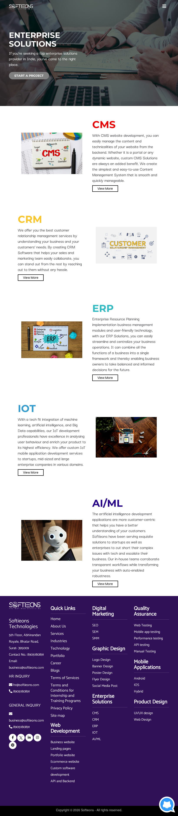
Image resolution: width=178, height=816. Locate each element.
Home (56, 619)
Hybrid (138, 691)
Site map (58, 715)
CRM (95, 720)
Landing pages (61, 749)
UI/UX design (143, 713)
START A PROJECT (29, 76)
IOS (136, 685)
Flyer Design (101, 679)
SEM (95, 632)
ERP (95, 726)
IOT (95, 733)
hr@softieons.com (26, 685)
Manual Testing (145, 651)
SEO (95, 625)
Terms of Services (65, 678)
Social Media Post (104, 686)
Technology (60, 648)
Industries (59, 641)
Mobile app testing (147, 632)
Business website (63, 742)
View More (105, 188)
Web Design (142, 720)
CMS (95, 713)
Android (139, 678)
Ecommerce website (65, 762)
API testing (141, 645)
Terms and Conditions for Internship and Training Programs (66, 693)
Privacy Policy (62, 708)
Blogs (55, 670)
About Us (58, 626)
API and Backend (63, 781)
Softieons (87, 810)
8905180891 (35, 655)
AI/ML (96, 739)
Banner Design (102, 666)
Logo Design (101, 660)
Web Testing (143, 625)
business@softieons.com (26, 668)
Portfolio (58, 656)
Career (56, 663)
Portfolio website (63, 755)
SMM (95, 638)
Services (57, 633)
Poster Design (102, 673)
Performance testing (148, 638)
